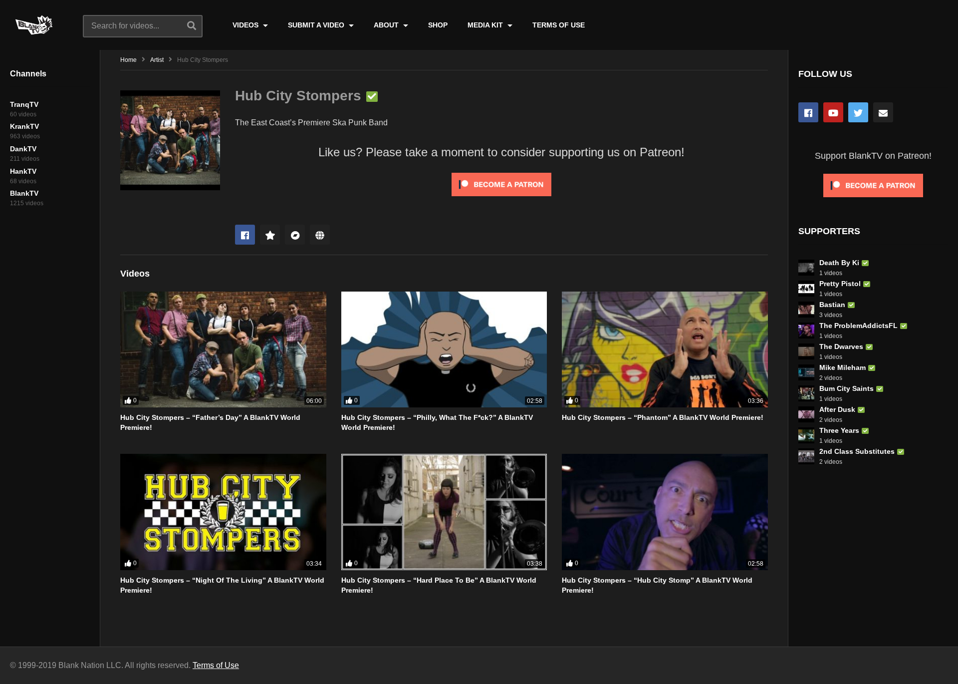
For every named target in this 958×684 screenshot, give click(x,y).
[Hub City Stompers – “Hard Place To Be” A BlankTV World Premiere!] (444, 512)
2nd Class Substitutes (857, 451)
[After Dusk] (806, 414)
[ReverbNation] (270, 235)
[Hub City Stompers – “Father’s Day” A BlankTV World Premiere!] (223, 349)
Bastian (832, 305)
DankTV (23, 149)
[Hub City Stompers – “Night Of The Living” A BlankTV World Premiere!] (223, 512)
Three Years (839, 430)
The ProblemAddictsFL (858, 326)
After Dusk (837, 409)
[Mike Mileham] (806, 372)
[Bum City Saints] (806, 393)
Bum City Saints (846, 388)
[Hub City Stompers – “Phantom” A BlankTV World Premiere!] (665, 349)
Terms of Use (216, 665)
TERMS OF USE (558, 25)
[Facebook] (245, 235)
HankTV (23, 171)
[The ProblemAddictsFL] (806, 331)
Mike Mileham (842, 367)
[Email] (883, 112)
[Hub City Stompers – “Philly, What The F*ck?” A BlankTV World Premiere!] (444, 349)
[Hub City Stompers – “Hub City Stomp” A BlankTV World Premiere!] (665, 512)
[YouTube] (833, 112)
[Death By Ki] (806, 268)
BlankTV (24, 193)
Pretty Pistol (840, 284)
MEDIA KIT (486, 25)
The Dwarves (841, 346)
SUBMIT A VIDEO (317, 25)
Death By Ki (839, 263)
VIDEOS (246, 25)
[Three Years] (806, 435)
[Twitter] (858, 112)
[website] (320, 235)
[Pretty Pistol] (806, 289)
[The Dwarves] (806, 351)
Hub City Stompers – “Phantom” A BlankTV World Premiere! (662, 417)
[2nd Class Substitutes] (806, 456)
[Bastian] (806, 310)
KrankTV (24, 126)
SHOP (438, 25)
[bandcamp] (295, 235)
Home (128, 59)
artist (157, 59)
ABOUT (387, 25)
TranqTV (24, 104)
